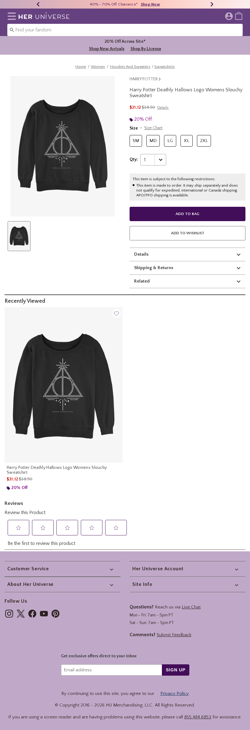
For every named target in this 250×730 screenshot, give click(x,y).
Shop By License (145, 48)
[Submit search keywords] (11, 30)
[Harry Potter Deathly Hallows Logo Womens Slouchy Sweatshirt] (64, 385)
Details (141, 254)
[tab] (19, 236)
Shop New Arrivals (106, 48)
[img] (9, 613)
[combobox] (125, 30)
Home (80, 66)
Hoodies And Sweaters (130, 66)
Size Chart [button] (153, 128)
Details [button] (163, 108)
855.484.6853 (197, 717)
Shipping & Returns (153, 267)
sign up (175, 669)
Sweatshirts (164, 66)
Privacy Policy (174, 693)
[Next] (211, 4)
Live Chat (191, 607)
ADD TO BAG (188, 214)
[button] (10, 16)
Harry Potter (144, 79)
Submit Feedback (174, 634)
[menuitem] (239, 16)
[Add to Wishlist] (116, 313)
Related (142, 281)
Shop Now (150, 4)
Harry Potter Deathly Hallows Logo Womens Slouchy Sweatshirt (57, 470)
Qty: (134, 159)
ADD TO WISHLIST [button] (187, 233)
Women (98, 66)
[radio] (136, 141)
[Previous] (38, 4)
